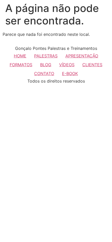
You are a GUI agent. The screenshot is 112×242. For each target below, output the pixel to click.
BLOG (45, 64)
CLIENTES (92, 64)
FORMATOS (21, 64)
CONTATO (44, 73)
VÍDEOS (66, 64)
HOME (20, 55)
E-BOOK (70, 73)
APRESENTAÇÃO (81, 55)
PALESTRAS (46, 55)
